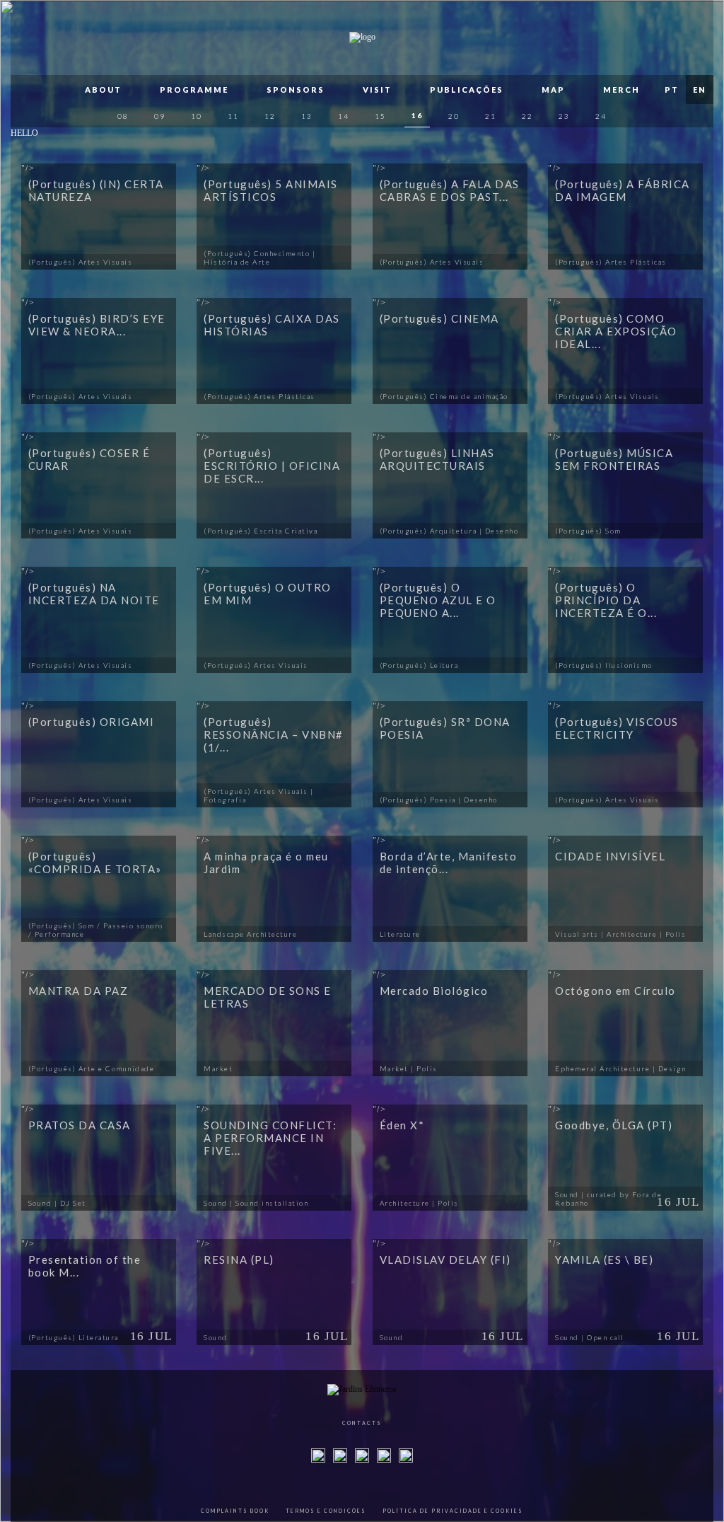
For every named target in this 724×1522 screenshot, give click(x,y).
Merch (621, 89)
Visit (377, 89)
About (103, 89)
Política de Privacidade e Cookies (453, 1511)
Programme (194, 89)
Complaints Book (235, 1511)
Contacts (362, 1423)
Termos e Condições (326, 1511)
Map (553, 89)
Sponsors (296, 89)
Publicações (466, 89)
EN (699, 89)
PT (672, 89)
